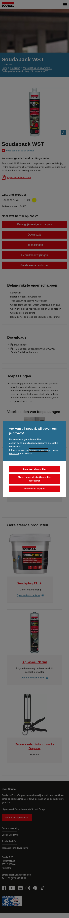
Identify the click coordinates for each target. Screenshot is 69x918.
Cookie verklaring (38, 450)
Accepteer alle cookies (34, 469)
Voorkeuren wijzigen (34, 488)
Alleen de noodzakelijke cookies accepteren (34, 479)
